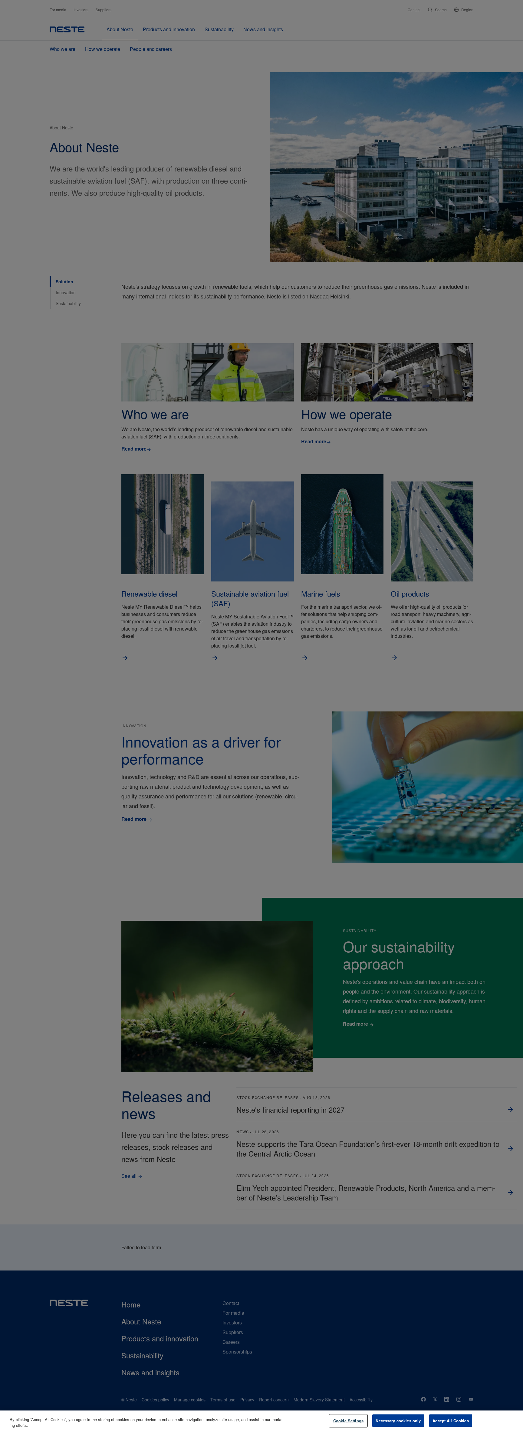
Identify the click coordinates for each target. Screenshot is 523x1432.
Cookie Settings (348, 1421)
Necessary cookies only (398, 1421)
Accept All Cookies (451, 1421)
